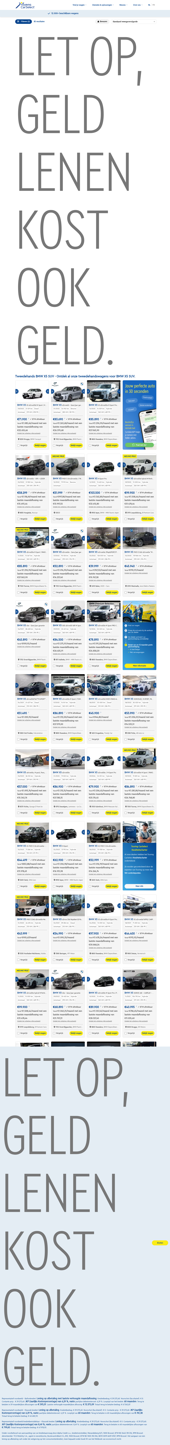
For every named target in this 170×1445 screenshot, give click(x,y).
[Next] (47, 391)
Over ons (137, 5)
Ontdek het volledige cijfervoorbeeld (28, 433)
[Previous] (17, 391)
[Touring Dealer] (25, 5)
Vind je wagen (79, 5)
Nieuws (122, 5)
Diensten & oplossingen (102, 5)
